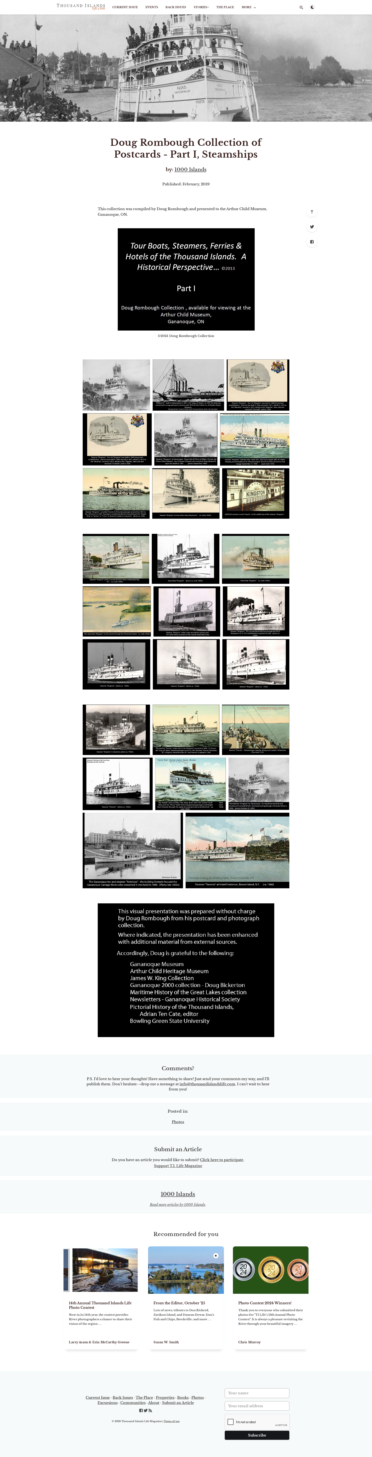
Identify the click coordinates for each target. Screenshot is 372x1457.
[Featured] (216, 1255)
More (246, 7)
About (153, 1403)
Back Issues (176, 7)
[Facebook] (312, 241)
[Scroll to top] (312, 211)
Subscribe (257, 1435)
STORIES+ (201, 7)
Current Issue (125, 7)
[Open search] (301, 7)
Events (152, 7)
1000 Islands (190, 169)
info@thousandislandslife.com (207, 1084)
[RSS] (150, 1411)
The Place (225, 7)
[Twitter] (312, 226)
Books (183, 1397)
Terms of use (172, 1421)
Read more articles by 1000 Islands (177, 1204)
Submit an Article (178, 1403)
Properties (165, 1397)
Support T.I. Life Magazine (178, 1166)
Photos (178, 1122)
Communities (133, 1403)
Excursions (108, 1403)
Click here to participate (221, 1160)
